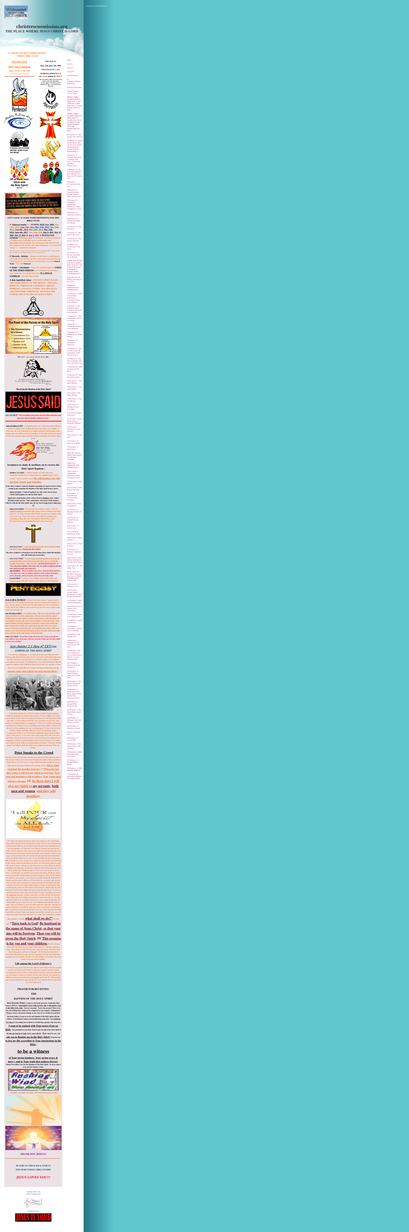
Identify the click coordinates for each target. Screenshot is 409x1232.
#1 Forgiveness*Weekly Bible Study (74, 81)
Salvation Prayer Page (74, 87)
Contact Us (70, 71)
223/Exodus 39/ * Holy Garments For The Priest (75, 369)
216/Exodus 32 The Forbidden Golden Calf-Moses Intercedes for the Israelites (74, 309)
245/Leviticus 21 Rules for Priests (74, 539)
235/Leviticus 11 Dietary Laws (72, 448)
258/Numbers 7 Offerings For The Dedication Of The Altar (73, 643)
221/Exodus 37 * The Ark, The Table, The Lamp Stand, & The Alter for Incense (74, 351)
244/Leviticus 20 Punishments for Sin (73, 533)
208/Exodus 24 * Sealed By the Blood (74, 213)
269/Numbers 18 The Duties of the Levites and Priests (74, 746)
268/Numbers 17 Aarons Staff (72, 739)
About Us (70, 68)
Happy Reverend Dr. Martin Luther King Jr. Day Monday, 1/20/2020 (74, 456)
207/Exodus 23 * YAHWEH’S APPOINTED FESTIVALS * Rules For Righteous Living (74, 204)
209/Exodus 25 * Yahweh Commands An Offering (74, 220)
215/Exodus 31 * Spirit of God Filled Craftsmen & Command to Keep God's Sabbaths (74, 297)
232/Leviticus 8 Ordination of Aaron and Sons (74, 429)
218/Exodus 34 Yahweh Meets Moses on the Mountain (74, 326)
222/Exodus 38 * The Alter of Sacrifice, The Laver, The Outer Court (74, 361)
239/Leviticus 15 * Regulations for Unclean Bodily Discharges (73, 496)
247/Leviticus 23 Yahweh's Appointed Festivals (74, 551)
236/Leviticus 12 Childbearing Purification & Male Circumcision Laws (73, 474)
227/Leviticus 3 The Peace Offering (73, 394)
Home (69, 60)
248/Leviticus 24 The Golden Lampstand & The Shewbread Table (74, 560)
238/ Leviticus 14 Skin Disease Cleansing (74, 488)
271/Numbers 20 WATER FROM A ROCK (73, 762)
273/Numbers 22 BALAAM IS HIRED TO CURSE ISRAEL (74, 776)
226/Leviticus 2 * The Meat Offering (74, 388)
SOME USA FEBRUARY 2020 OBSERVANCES (73, 465)
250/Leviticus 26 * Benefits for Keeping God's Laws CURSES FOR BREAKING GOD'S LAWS (74, 576)
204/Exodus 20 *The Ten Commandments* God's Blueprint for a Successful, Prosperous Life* (74, 173)
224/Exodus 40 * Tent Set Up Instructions (74, 376)
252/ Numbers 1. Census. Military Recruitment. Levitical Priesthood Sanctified (74, 593)
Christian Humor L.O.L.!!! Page (72, 92)
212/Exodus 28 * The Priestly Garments (74, 239)
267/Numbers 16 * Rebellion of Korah (73, 727)
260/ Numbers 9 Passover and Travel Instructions (73, 665)
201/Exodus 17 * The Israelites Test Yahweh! (74, 135)
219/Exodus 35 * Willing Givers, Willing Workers (74, 334)
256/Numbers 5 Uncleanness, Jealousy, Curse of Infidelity (74, 628)
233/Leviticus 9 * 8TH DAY (74, 436)
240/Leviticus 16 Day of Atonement (74, 504)
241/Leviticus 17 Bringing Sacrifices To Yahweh (74, 511)
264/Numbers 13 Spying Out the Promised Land (72, 704)
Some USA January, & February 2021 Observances (74, 608)
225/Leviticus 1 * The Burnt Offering (74, 382)
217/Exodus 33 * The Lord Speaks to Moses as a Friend (74, 318)
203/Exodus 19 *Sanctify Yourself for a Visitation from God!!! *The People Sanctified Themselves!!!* (74, 160)
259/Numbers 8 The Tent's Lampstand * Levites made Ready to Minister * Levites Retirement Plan (74, 654)
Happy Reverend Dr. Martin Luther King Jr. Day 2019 (74, 279)
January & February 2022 (73, 733)
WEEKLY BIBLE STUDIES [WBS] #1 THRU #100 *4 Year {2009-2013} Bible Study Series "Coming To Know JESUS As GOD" (74, 103)
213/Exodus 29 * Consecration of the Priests (73, 246)
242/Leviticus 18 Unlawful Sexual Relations (72, 520)
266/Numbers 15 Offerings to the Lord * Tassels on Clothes (74, 720)
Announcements (72, 75)
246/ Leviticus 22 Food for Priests (75, 545)
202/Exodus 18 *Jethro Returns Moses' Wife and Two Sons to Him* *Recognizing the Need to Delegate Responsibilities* (74, 145)
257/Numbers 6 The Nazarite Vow (73, 635)
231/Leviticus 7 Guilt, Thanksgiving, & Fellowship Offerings (74, 421)
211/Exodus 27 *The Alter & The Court (74, 233)
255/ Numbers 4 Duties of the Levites (75, 621)
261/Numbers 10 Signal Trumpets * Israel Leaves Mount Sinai (74, 674)
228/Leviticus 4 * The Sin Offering (74, 400)
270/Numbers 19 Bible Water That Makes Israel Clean (74, 754)
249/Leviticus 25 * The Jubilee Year (75, 567)
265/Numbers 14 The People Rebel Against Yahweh (74, 712)
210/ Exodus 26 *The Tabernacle (74, 228)
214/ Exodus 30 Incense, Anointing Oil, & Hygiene (73, 254)
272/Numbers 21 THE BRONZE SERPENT (74, 769)
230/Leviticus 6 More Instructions (74, 414)
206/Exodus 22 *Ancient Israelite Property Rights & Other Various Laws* (74, 193)
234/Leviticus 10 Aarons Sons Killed (73, 442)
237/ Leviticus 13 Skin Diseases (74, 482)
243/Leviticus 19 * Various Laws (73, 527)
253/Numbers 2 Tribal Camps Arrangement (74, 601)
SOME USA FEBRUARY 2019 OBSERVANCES (73, 287)
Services (70, 64)
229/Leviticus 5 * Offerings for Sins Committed (73, 407)
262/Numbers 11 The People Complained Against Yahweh (74, 683)
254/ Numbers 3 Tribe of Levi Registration (74, 615)
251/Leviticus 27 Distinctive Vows (72, 585)
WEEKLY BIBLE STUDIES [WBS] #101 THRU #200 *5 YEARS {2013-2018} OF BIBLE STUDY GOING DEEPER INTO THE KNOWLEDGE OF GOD (74, 122)
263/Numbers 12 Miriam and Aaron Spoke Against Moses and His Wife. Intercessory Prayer (74, 693)
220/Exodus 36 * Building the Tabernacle (72, 342)
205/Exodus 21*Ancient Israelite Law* (74, 184)
